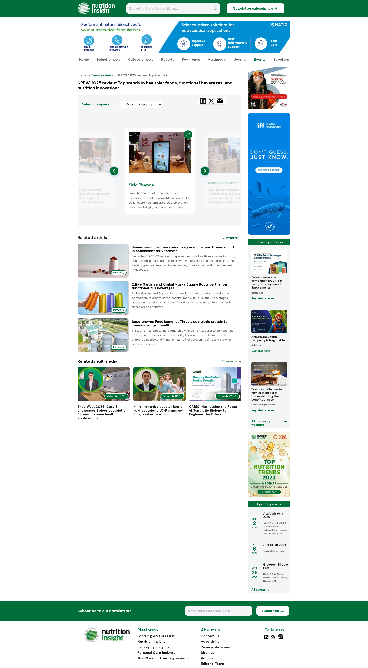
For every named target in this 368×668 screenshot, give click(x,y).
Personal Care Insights (156, 653)
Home (84, 59)
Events (260, 59)
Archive (207, 658)
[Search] (216, 9)
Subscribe (270, 611)
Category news (140, 59)
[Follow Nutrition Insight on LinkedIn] (266, 638)
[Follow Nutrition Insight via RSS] (273, 638)
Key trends (191, 59)
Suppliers (281, 59)
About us (210, 630)
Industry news (108, 59)
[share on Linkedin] (203, 101)
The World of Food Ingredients (163, 658)
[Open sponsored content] (184, 51)
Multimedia (217, 59)
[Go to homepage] (107, 641)
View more (230, 237)
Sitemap (208, 653)
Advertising (210, 642)
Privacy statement (216, 647)
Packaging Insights (153, 647)
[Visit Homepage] (96, 15)
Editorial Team (212, 664)
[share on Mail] (220, 100)
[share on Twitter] (211, 101)
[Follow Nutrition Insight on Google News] (281, 638)
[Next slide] (205, 170)
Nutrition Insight (151, 642)
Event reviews (102, 75)
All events (258, 589)
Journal (240, 59)
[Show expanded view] (109, 140)
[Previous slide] (114, 170)
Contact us (210, 636)
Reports (167, 59)
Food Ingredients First (156, 636)
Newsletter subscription (253, 8)
